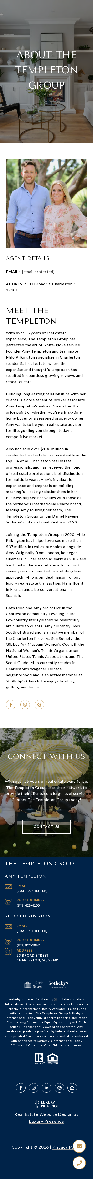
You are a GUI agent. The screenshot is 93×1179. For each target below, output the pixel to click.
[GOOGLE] (39, 704)
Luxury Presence (46, 1121)
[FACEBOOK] (11, 704)
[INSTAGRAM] (25, 704)
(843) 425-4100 (28, 905)
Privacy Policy (67, 1147)
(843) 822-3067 (28, 945)
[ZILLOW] (72, 1088)
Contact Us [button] (46, 827)
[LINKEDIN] (46, 1088)
